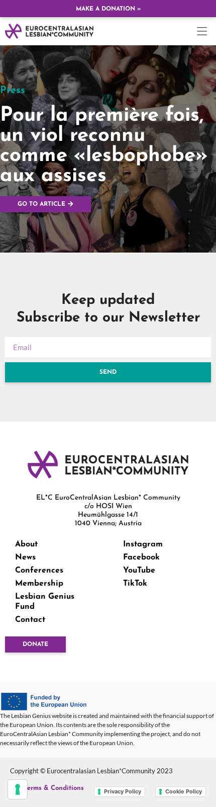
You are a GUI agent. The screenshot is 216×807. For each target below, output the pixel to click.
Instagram (143, 544)
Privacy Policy (122, 791)
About (26, 544)
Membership (39, 584)
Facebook (141, 557)
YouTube (139, 571)
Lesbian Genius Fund (44, 602)
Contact (30, 620)
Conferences (39, 571)
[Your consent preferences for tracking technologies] (17, 789)
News (25, 557)
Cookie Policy (183, 791)
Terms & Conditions (54, 788)
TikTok (135, 584)
